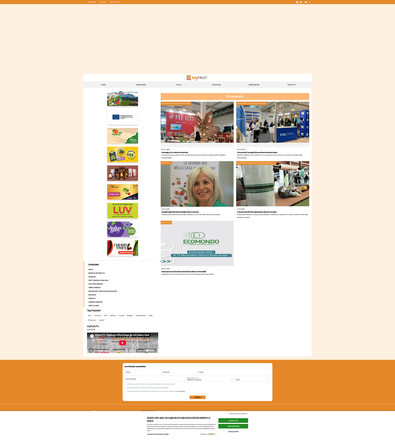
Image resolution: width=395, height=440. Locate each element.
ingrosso (113, 315)
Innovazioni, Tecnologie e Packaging (102, 291)
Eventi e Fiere (93, 306)
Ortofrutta (97, 315)
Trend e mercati (94, 287)
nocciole (121, 315)
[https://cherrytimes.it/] (122, 249)
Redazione (92, 2)
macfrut (101, 320)
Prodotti (92, 298)
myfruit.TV (291, 84)
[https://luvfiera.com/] (122, 212)
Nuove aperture (141, 315)
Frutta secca (92, 320)
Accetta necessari (233, 426)
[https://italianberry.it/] (122, 231)
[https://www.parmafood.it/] (122, 156)
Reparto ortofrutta (96, 273)
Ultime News (141, 84)
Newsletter (114, 2)
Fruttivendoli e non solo (98, 280)
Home (103, 84)
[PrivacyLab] (211, 434)
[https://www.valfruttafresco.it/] (122, 137)
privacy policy (181, 391)
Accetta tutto (233, 420)
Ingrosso (92, 277)
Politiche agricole (95, 284)
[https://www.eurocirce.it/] (122, 100)
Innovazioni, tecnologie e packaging (175, 103)
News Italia (166, 163)
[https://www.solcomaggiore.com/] (122, 118)
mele (105, 315)
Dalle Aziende (254, 84)
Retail (90, 269)
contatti (102, 2)
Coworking (216, 84)
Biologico (92, 295)
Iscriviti (198, 397)
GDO (89, 315)
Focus (178, 84)
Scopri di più (91, 329)
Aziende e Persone (95, 302)
